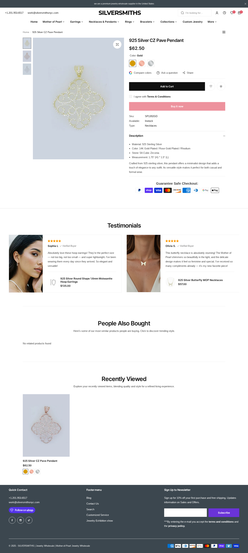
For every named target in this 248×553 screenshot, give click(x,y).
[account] (217, 13)
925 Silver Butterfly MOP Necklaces (200, 280)
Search (90, 509)
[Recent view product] (224, 13)
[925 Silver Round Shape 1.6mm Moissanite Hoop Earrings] (53, 282)
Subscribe (224, 512)
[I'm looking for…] (182, 12)
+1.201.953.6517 (18, 497)
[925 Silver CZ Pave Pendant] (46, 425)
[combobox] (195, 12)
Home (26, 32)
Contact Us (92, 503)
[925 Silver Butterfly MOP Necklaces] (171, 282)
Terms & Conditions (159, 96)
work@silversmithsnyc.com (24, 502)
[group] (78, 98)
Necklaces (151, 125)
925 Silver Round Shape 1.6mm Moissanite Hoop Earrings (86, 280)
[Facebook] (12, 520)
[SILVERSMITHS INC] (124, 13)
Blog (88, 497)
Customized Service (97, 514)
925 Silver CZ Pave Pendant (40, 460)
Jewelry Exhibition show (99, 520)
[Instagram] (20, 520)
